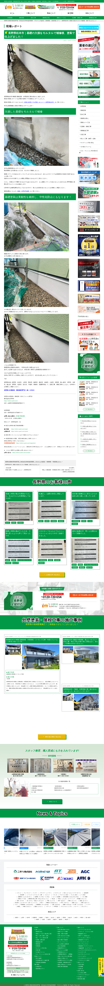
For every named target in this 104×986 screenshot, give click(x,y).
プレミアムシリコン (83, 944)
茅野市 (64, 917)
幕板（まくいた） (72, 900)
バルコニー (47, 895)
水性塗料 (22, 895)
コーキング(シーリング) (24, 560)
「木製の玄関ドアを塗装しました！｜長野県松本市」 (39, 102)
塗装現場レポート (40, 968)
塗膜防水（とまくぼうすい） (25, 896)
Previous (3, 841)
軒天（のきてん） (65, 902)
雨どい (42, 902)
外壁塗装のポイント (63, 952)
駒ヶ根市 (88, 917)
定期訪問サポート (62, 948)
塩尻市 (7, 560)
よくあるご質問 (82, 972)
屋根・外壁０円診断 (63, 933)
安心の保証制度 (61, 946)
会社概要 (81, 966)
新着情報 (87, 824)
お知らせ (81, 968)
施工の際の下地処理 (63, 939)
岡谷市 (66, 919)
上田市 (22, 917)
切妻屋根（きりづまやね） (42, 904)
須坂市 (49, 919)
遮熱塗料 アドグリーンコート (86, 946)
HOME (36, 927)
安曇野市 (34, 917)
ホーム (12, 13)
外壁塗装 (10, 18)
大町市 (76, 917)
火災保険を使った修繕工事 (42, 960)
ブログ (97, 824)
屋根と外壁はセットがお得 (64, 964)
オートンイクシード (63, 942)
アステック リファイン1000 (86, 931)
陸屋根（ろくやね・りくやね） (42, 896)
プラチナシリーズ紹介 (84, 960)
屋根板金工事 (93, 18)
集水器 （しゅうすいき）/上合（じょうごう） (26, 902)
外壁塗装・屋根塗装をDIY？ (65, 962)
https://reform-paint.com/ (11, 401)
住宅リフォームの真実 (62, 950)
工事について (60, 927)
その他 (90, 521)
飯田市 (60, 919)
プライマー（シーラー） (46, 893)
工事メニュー (38, 929)
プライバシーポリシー (84, 974)
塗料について (81, 927)
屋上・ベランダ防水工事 (42, 937)
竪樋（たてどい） (39, 906)
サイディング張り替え (87, 142)
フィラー (35, 893)
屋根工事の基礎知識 (63, 966)
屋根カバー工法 (61, 18)
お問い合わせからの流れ (64, 935)
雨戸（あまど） (62, 900)
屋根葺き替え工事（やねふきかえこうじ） (38, 898)
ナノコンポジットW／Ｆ (85, 937)
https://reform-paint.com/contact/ (21, 452)
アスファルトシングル (66, 906)
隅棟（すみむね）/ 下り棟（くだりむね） (73, 904)
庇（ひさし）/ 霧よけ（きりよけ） (35, 900)
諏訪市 (55, 919)
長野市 (16, 917)
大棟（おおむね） (56, 904)
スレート (76, 906)
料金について (38, 956)
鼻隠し (19, 906)
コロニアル (84, 906)
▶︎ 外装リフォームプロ (18, 975)
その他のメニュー (82, 976)
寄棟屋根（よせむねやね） (27, 904)
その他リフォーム (86, 147)
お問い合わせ (81, 970)
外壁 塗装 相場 (81, 979)
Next (101, 841)
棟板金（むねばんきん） (52, 902)
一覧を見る (90, 409)
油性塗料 (86, 893)
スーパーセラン (82, 956)
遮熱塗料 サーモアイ (84, 939)
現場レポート (76, 824)
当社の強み (81, 964)
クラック (19, 893)
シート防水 (82, 895)
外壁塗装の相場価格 (41, 962)
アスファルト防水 (64, 895)
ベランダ (55, 895)
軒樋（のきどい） (27, 906)
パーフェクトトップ (83, 942)
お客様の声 (38, 966)
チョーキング (27, 893)
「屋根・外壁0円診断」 (23, 191)
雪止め (53, 898)
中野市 (81, 917)
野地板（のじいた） (82, 898)
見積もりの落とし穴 (63, 958)
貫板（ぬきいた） (85, 902)
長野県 (14, 522)
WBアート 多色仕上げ (84, 935)
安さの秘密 (38, 958)
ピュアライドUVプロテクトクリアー (88, 950)
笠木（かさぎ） (21, 900)
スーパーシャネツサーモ (85, 929)
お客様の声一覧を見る (53, 575)
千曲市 (47, 917)
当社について (53, 801)
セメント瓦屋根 (56, 896)
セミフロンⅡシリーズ (84, 954)
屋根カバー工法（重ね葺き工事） (44, 933)
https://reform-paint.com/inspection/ (26, 443)
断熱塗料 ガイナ (83, 933)
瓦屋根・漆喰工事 (77, 18)
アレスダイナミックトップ (85, 958)
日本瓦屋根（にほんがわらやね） (71, 896)
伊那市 (37, 919)
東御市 (41, 521)
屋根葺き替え (46, 18)
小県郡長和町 (75, 521)
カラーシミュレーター (63, 937)
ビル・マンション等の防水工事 (88, 151)
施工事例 (37, 964)
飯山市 (70, 917)
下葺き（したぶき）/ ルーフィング (66, 898)
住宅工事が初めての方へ (64, 929)
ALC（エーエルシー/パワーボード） (72, 893)
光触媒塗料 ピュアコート (85, 948)
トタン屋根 (84, 896)
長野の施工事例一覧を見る (53, 737)
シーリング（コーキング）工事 (34, 895)
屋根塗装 (21, 18)
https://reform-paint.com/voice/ (19, 431)
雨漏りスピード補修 (63, 931)
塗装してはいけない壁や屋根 (65, 956)
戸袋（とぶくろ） (51, 900)
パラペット (48, 906)
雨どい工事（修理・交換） (89, 138)
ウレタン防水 (74, 895)
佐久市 (52, 917)
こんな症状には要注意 (63, 944)
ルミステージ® (82, 952)
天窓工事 (83, 134)
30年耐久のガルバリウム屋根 (65, 960)
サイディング (58, 893)
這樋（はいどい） (84, 900)
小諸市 (43, 919)
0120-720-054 (67, 7)
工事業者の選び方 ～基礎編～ (65, 954)
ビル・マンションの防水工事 (43, 954)
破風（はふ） (75, 902)
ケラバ (16, 904)
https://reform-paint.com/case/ (19, 429)
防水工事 (33, 18)
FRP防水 (56, 906)
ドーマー (88, 904)
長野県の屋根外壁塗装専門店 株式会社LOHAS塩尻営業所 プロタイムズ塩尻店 (46, 985)
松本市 (7, 522)
